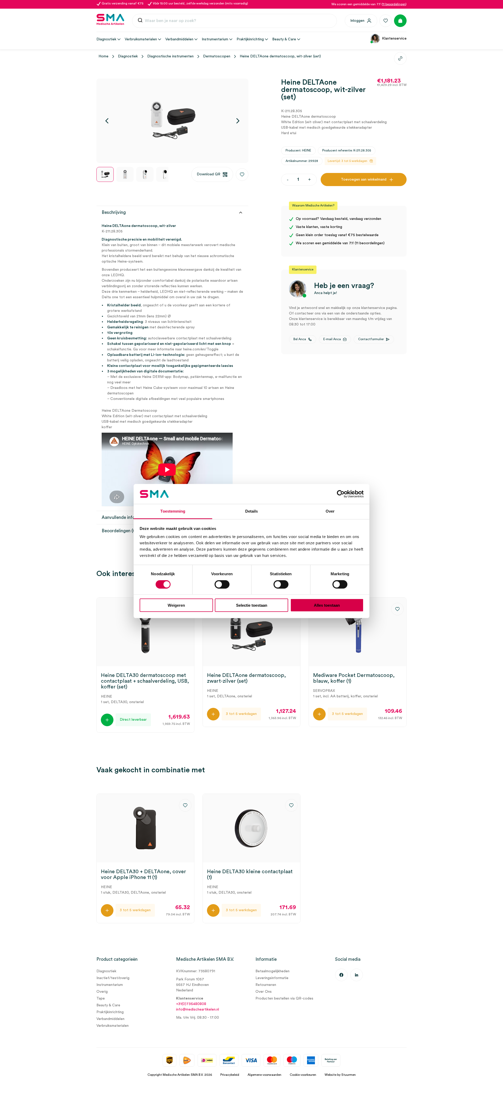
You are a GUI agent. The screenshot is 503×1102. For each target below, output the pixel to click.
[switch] (222, 584)
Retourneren (265, 985)
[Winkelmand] (400, 20)
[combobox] (234, 21)
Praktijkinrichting (110, 1012)
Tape (100, 998)
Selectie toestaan (251, 605)
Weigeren (176, 605)
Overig (102, 992)
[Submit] (140, 21)
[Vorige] (107, 120)
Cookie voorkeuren (303, 1074)
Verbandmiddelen (110, 1019)
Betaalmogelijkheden (272, 971)
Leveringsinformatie (271, 978)
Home (103, 56)
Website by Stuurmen (340, 1074)
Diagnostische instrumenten (170, 56)
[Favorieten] (385, 20)
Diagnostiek (128, 56)
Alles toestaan (327, 605)
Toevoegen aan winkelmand (363, 179)
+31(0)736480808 (191, 1004)
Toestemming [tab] (172, 511)
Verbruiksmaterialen (112, 1026)
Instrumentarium (109, 985)
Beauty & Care (108, 1005)
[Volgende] (237, 120)
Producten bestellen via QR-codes (284, 998)
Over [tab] (330, 511)
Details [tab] (251, 511)
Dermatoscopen (216, 56)
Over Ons (263, 992)
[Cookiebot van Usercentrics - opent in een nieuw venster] (341, 494)
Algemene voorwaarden (264, 1074)
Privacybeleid (229, 1074)
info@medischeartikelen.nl (197, 1009)
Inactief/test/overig (112, 978)
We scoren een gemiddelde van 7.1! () (369, 4)
